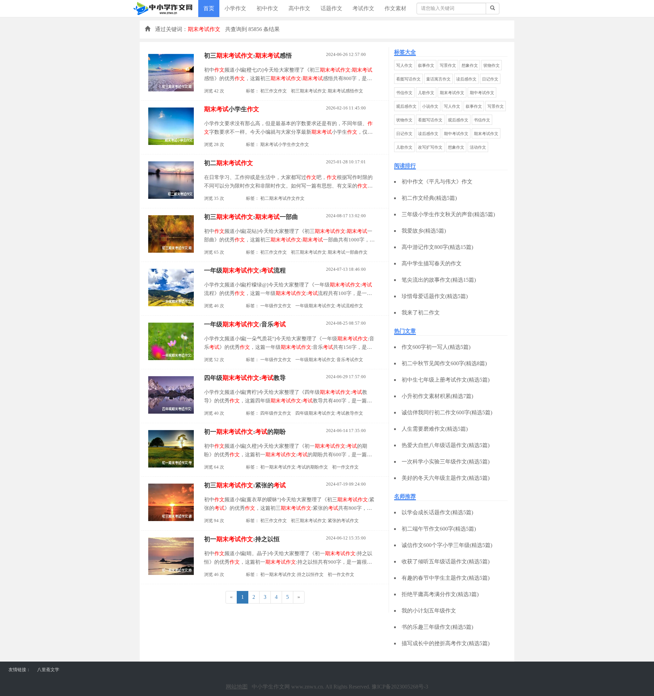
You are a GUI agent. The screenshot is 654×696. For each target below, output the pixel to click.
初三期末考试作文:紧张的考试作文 (325, 520)
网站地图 (237, 687)
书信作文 (404, 92)
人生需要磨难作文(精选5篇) (435, 429)
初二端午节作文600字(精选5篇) (439, 529)
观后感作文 (406, 106)
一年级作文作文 (275, 305)
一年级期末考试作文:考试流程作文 (329, 305)
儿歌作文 (426, 92)
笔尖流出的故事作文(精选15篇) (439, 280)
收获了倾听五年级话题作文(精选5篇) (445, 561)
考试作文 (363, 8)
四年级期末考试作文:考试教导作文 (329, 413)
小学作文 (235, 8)
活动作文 (478, 147)
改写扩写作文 (430, 147)
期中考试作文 (482, 92)
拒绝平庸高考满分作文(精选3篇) (440, 594)
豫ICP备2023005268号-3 (400, 687)
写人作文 (404, 65)
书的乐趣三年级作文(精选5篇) (437, 627)
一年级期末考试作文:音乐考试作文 (329, 359)
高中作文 (299, 8)
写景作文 (448, 65)
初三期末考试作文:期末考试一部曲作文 (329, 252)
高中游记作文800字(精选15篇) (437, 247)
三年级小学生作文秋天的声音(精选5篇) (448, 214)
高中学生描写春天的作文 (432, 263)
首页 (208, 8)
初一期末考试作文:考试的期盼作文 (294, 467)
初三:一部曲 (251, 216)
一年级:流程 (245, 270)
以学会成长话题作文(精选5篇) (437, 512)
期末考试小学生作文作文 (284, 144)
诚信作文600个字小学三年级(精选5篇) (447, 545)
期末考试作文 (452, 92)
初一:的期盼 (245, 431)
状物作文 (491, 65)
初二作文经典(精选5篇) (429, 198)
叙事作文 (426, 65)
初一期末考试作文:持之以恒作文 (292, 574)
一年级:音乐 (245, 324)
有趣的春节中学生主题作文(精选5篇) (445, 578)
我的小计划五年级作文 (429, 610)
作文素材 (395, 8)
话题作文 (331, 8)
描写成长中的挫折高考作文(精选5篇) (445, 643)
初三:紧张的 (245, 485)
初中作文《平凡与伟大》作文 (437, 181)
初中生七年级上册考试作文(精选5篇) (445, 380)
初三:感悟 (248, 55)
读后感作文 (466, 79)
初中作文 (267, 8)
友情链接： (20, 669)
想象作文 (470, 65)
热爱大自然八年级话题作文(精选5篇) (445, 445)
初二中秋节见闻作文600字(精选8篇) (444, 363)
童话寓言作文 (438, 79)
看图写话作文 (408, 79)
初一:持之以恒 (242, 539)
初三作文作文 (273, 90)
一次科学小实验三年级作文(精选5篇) (445, 461)
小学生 (231, 109)
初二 (228, 163)
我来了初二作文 (421, 312)
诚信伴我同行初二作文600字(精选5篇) (447, 412)
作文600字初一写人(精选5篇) (436, 347)
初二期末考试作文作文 (282, 198)
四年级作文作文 (275, 413)
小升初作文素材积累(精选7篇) (437, 396)
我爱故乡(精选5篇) (424, 231)
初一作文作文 (345, 467)
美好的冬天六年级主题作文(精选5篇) (445, 478)
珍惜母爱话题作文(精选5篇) (435, 296)
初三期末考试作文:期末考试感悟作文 (327, 90)
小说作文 (430, 106)
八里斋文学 (48, 669)
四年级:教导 (245, 377)
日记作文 (490, 79)
